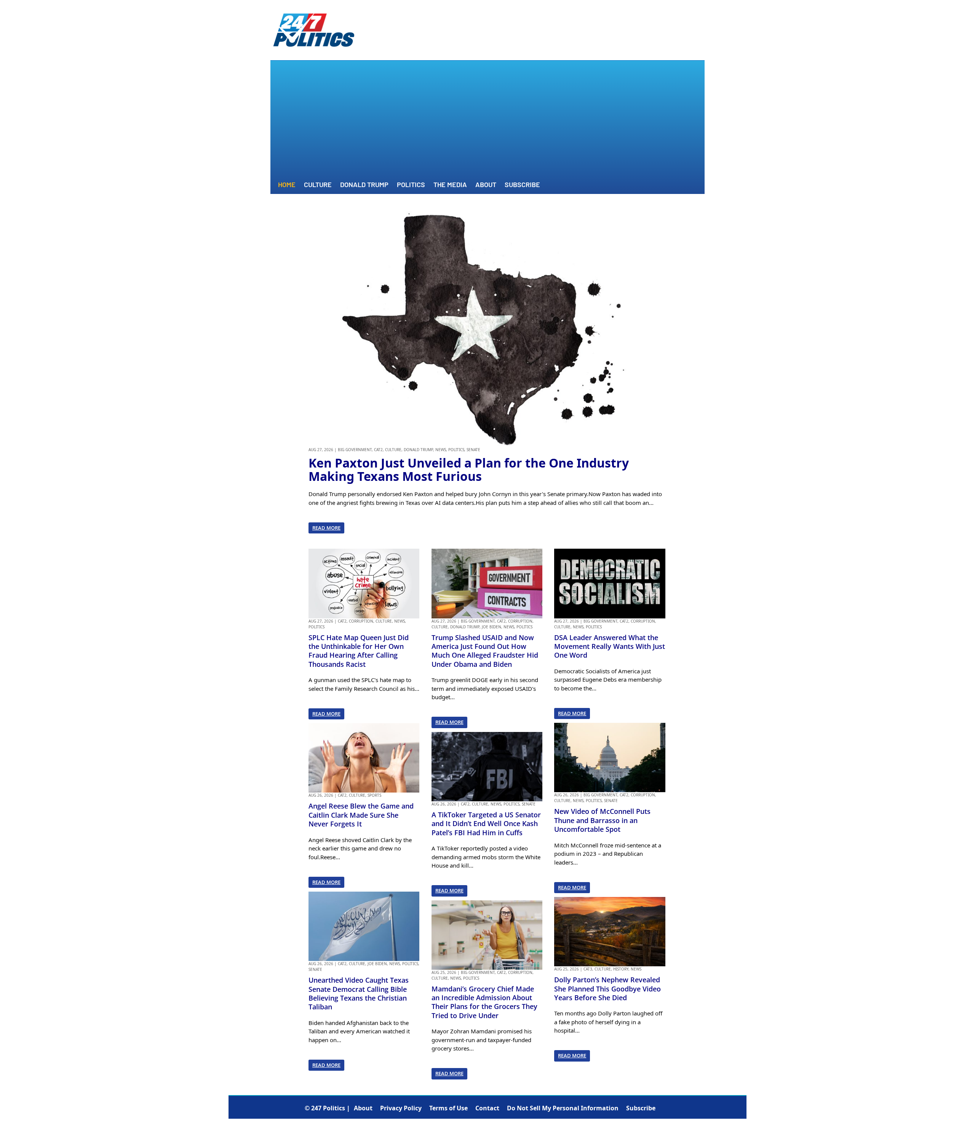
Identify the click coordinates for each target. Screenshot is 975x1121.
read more (326, 527)
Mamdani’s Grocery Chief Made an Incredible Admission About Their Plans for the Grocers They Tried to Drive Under (484, 1002)
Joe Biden (377, 963)
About (485, 185)
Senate (473, 449)
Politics (411, 185)
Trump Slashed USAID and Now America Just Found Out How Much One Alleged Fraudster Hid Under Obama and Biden (485, 651)
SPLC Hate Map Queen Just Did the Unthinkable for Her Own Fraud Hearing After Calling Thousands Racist (358, 651)
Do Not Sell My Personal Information (563, 1108)
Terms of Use (448, 1108)
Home (287, 185)
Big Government (355, 449)
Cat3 (587, 969)
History (620, 969)
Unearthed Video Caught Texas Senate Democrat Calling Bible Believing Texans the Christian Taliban (358, 993)
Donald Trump (364, 185)
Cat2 (378, 449)
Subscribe (522, 185)
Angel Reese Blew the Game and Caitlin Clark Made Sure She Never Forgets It (361, 814)
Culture (318, 185)
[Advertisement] (487, 121)
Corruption (361, 621)
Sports (374, 795)
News (440, 449)
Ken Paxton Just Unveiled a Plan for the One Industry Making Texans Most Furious (468, 469)
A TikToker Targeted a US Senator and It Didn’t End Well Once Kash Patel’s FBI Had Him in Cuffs (486, 823)
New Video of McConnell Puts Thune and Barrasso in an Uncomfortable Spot (602, 820)
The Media (450, 185)
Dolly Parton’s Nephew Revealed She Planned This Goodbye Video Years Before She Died (607, 988)
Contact (487, 1108)
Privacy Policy (401, 1108)
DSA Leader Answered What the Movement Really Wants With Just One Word (609, 646)
